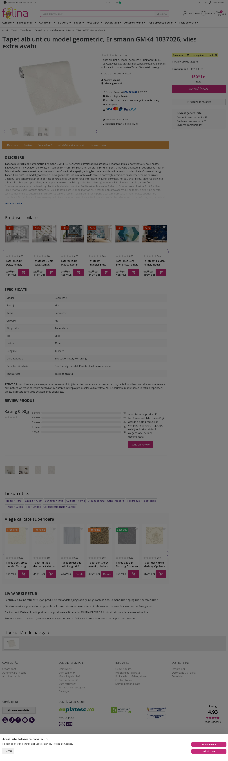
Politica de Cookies (62, 743)
